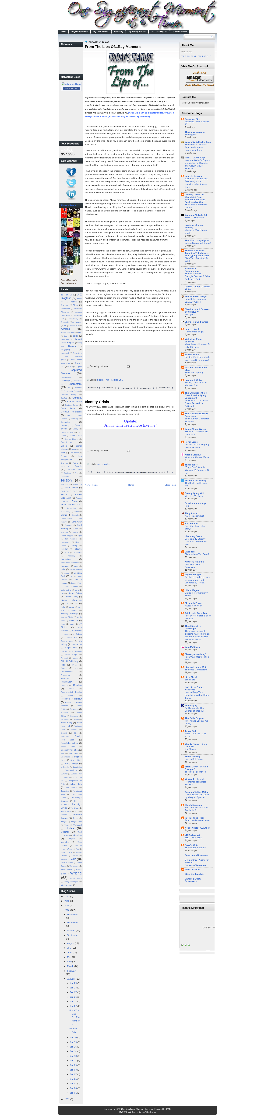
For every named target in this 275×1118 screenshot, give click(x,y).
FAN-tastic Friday (74, 470)
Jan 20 (73, 1037)
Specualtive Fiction (70, 750)
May (69, 957)
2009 (67, 1099)
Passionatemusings (195, 503)
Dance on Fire (67, 432)
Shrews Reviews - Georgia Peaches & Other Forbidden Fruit (198, 276)
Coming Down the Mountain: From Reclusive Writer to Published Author (195, 198)
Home (63, 32)
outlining (64, 651)
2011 (66, 905)
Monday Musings (69, 614)
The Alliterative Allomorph (193, 627)
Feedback (65, 477)
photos (75, 658)
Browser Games (138, 1112)
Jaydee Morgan (193, 574)
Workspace (74, 866)
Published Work (180, 32)
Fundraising (65, 511)
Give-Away (77, 522)
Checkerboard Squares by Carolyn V (197, 310)
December (72, 914)
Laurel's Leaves (193, 176)
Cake (70, 367)
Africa (75, 305)
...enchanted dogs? (194, 332)
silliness (74, 729)
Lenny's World (192, 329)
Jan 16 (73, 1046)
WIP (73, 859)
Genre (64, 515)
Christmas (78, 388)
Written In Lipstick (195, 779)
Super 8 (67, 777)
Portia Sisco (191, 442)
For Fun (76, 491)
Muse (63, 624)
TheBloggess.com (194, 132)
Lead (66, 586)
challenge (65, 380)
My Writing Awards (137, 32)
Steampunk (65, 757)
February (71, 971)
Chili (68, 388)
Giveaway (68, 525)
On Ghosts (190, 749)
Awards (65, 328)
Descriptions (66, 442)
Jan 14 (73, 1051)
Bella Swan (65, 339)
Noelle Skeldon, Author (197, 828)
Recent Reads (68, 205)
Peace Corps (71, 655)
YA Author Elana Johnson (193, 340)
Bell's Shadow (192, 869)
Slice (76, 733)
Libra (77, 590)
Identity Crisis (97, 402)
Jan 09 (73, 1065)
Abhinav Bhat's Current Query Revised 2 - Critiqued (196, 403)
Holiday (64, 549)
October (71, 930)
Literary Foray (71, 597)
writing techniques (71, 882)
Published (65, 678)
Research (65, 699)
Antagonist (65, 322)
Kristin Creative (193, 454)
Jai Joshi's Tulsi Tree (196, 613)
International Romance (70, 563)
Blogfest (72, 346)
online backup (76, 644)
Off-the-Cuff (71, 637)
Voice (63, 852)
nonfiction (77, 634)
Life (62, 593)
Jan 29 (73, 983)
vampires (71, 839)
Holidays (78, 549)
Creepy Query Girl (194, 493)
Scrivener (64, 712)
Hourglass (78, 552)
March (70, 966)
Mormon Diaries (67, 617)
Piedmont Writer (193, 380)
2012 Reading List (159, 32)
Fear (77, 473)
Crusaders (65, 422)
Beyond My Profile (79, 32)
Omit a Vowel (67, 641)
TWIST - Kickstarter (194, 217)
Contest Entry (74, 401)
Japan (66, 573)
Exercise (64, 463)
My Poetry (118, 32)
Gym (80, 535)
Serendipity (65, 719)
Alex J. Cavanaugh (195, 157)
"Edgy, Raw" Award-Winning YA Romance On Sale (197, 470)
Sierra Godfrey (192, 756)
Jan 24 (73, 1001)
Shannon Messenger (196, 296)
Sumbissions (71, 770)
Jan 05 (73, 1079)
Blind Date (190, 680)
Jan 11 (73, 1060)
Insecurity (71, 556)
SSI (62, 753)
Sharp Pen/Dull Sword (196, 322)
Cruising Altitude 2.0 (196, 215)
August (70, 943)
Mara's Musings (193, 805)
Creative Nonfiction (71, 411)
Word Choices (67, 863)
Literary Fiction (75, 593)
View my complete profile (196, 56)
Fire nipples (191, 134)
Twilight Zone (76, 822)
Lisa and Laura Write (196, 667)
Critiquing (74, 419)
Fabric (75, 463)
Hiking (74, 546)
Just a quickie (103, 464)
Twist (66, 825)
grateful (75, 532)
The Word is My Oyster (197, 240)
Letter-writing (66, 590)
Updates (65, 831)
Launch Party (76, 583)
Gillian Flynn (66, 518)
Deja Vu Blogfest (71, 439)
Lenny (75, 586)
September (72, 935)
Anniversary (73, 319)
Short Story (66, 722)
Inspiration (66, 559)
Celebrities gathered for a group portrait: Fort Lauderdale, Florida (197, 580)
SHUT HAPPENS (193, 838)
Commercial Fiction (71, 391)
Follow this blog (71, 88)
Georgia (75, 515)
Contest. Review (71, 405)
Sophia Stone (68, 747)
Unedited (190, 551)
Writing (76, 873)
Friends (75, 501)
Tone (77, 811)
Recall (71, 689)
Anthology (77, 322)
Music (72, 624)
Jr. (72, 576)
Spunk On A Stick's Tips (198, 142)
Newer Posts (91, 485)
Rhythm (68, 702)
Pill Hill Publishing (69, 661)
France (64, 494)
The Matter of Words (195, 848)
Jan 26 (73, 997)
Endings (64, 456)
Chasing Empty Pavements (193, 880)
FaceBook (65, 466)
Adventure (65, 305)
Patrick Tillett (192, 354)
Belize (75, 336)
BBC (80, 333)
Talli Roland (71, 787)
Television (65, 791)
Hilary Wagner (192, 590)
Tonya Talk (191, 731)
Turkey (75, 818)
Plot (63, 665)
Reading (77, 685)
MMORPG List (125, 1112)
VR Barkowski (192, 835)
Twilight (64, 822)
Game (76, 511)
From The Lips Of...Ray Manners (74, 1017)
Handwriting (65, 542)
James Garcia (76, 569)
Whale (75, 856)
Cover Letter (68, 408)
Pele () (188, 506)
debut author (76, 435)
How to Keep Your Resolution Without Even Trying (197, 695)
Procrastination (67, 672)
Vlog (77, 849)
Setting (76, 719)
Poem (74, 665)
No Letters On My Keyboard (194, 688)
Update (70, 828)
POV (76, 668)
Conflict (64, 398)
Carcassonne (66, 377)
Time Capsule (66, 811)
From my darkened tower (197, 820)
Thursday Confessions (196, 670)
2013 (67, 896)
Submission (77, 767)
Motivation (73, 620)
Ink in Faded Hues (194, 818)
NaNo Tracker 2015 (194, 516)
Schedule (74, 709)
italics (76, 566)
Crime (68, 415)
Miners (74, 610)
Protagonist (65, 675)
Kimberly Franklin (194, 561)
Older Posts (170, 485)
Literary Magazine (71, 600)
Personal (64, 658)
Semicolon (74, 716)
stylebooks (65, 767)
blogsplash (65, 353)
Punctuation (66, 682)
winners (64, 859)
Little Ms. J (191, 677)
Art (65, 326)
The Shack (75, 808)
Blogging (65, 349)
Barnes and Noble (68, 333)
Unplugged (77, 825)
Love (76, 603)
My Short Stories (101, 32)
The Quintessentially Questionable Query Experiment (196, 395)
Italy (63, 569)
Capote (79, 367)
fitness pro (77, 484)
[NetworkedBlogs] (71, 84)
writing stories (76, 878)
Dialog (64, 446)
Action (74, 302)
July (69, 948)
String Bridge (71, 763)
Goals (76, 529)
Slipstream (65, 736)
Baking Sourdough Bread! (198, 243)
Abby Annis (191, 513)
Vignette (65, 842)
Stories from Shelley (196, 480)
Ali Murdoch (65, 309)
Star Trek (73, 753)
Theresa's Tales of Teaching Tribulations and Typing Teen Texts (197, 253)
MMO (168, 1109)
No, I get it (190, 314)
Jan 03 (73, 1088)
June (69, 952)
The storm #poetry (194, 372)
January (71, 978)
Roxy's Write (191, 845)
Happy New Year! (193, 606)
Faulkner (67, 473)
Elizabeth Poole (193, 603)
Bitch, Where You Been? (197, 554)
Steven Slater (76, 760)
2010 (67, 910)
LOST (67, 604)
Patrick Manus (76, 651)
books (67, 356)
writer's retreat (66, 869)
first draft (64, 484)
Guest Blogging (67, 535)
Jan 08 (73, 1069)
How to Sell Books (194, 759)
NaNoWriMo (77, 631)
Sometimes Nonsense (196, 855)
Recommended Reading (71, 692)
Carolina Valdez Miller (196, 792)
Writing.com (66, 885)
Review (78, 698)
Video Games (150, 1112)
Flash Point (65, 491)
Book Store (77, 353)
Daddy (75, 429)
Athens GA (74, 326)
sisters (64, 733)
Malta (63, 607)
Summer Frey (76, 774)
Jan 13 (73, 1056)
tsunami (64, 815)
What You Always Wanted (197, 457)
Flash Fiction (71, 487)
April (69, 961)
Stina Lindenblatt (194, 874)
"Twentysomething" (195, 654)
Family (78, 466)
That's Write (191, 464)
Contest (77, 397)
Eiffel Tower (74, 453)
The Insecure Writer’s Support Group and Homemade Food (196, 147)
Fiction (66, 480)
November (72, 922)
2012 (67, 901)
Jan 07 (73, 1074)
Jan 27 (73, 992)
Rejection (71, 695)
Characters (75, 383)
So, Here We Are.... (194, 496)
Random (64, 685)
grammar (64, 532)
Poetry (64, 668)
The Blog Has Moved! (196, 772)
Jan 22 (73, 1006)
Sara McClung (192, 647)
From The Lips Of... (71, 504)
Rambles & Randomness (192, 269)
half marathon (71, 539)
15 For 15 (66, 295)
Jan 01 (73, 1092)
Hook (67, 552)
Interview (65, 566)
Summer (64, 774)
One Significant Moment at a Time (137, 1109)
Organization (71, 647)
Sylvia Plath (76, 784)
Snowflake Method (69, 743)
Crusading (65, 425)
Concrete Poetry (68, 394)
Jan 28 (73, 987)
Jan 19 (73, 1042)
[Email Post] (128, 366)
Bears (66, 336)
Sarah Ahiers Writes (195, 429)
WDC (70, 852)
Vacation (77, 835)
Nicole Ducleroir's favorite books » (69, 282)
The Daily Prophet (194, 718)
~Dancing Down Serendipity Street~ (195, 537)
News (66, 634)
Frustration (71, 508)
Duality (74, 449)
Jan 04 (73, 1083)
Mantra (71, 607)
